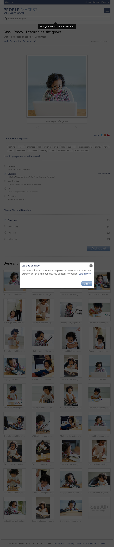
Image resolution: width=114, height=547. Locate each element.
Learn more (85, 273)
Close (87, 283)
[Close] (91, 265)
